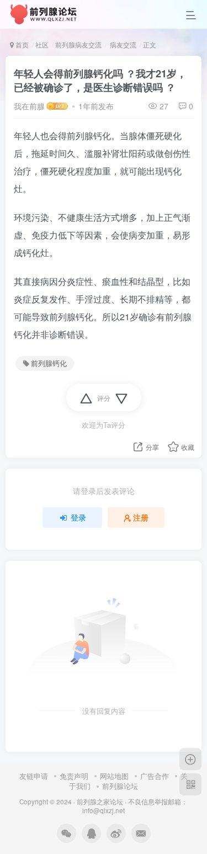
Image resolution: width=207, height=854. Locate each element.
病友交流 (122, 44)
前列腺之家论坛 (100, 801)
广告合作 (154, 776)
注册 (140, 517)
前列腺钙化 (49, 363)
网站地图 (114, 776)
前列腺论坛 (120, 786)
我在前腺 (29, 106)
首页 (21, 44)
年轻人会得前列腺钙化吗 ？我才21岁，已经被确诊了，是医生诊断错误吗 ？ (100, 80)
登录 (78, 517)
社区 (42, 44)
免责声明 (74, 776)
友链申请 (33, 776)
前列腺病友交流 (78, 44)
